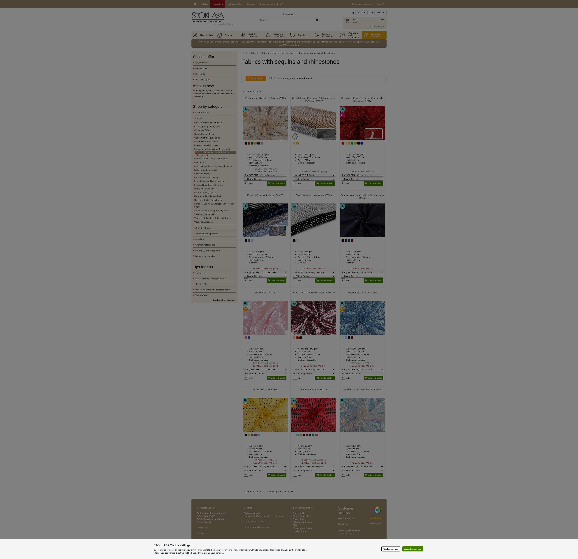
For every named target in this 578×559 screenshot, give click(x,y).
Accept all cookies (412, 549)
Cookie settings (390, 549)
